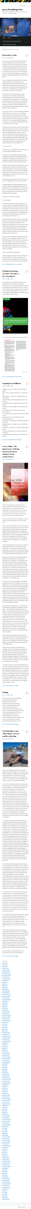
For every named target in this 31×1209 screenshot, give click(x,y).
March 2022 (5, 1052)
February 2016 (6, 1178)
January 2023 (5, 1034)
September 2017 (6, 1145)
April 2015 (4, 1196)
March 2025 (5, 989)
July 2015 (4, 1191)
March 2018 (5, 1135)
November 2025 (6, 975)
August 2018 (5, 1126)
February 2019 (6, 1116)
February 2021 (6, 1074)
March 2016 (5, 1177)
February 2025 (6, 991)
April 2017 (4, 1154)
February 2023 (6, 1032)
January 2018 (5, 1138)
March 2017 (5, 1156)
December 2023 (6, 1015)
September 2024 (6, 999)
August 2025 (5, 980)
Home (4, 38)
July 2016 (4, 1170)
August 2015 (5, 1189)
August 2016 (5, 1168)
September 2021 (6, 1062)
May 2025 (4, 985)
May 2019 (4, 1111)
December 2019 (6, 1098)
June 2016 (4, 1171)
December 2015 (6, 1182)
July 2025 (4, 982)
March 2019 (5, 1114)
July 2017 (4, 1149)
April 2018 (4, 1133)
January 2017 (5, 1159)
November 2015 (6, 1184)
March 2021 (5, 1072)
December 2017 (6, 1140)
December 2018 (6, 1119)
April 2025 (4, 987)
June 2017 (4, 1151)
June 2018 (4, 1130)
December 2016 (6, 1161)
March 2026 (5, 968)
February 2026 (6, 970)
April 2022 (4, 1050)
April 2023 (4, 1029)
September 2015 (6, 1187)
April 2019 (4, 1112)
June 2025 (5, 984)
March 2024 (5, 1010)
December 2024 (6, 994)
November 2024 (6, 996)
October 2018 (5, 1123)
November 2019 (6, 1100)
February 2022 (6, 1053)
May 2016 (4, 1173)
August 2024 (5, 1001)
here (11, 285)
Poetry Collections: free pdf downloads (12, 41)
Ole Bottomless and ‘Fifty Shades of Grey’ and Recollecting (11, 733)
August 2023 (5, 1022)
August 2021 (5, 1064)
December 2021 (6, 1057)
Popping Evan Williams (11, 383)
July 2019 (4, 1107)
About (9, 38)
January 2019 (5, 1118)
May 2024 (4, 1006)
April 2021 (4, 1071)
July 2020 (4, 1086)
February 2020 (6, 1095)
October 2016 (5, 1164)
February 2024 (6, 1012)
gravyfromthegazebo (12, 9)
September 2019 (6, 1104)
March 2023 (5, 1031)
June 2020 (5, 1088)
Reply (16, 685)
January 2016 (5, 1180)
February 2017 (6, 1157)
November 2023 (6, 1017)
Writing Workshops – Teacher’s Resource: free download (11, 273)
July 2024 (4, 1003)
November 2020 (6, 1079)
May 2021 (4, 1069)
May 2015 (4, 1194)
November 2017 (6, 1142)
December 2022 (6, 1036)
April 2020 (5, 1091)
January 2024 (5, 1013)
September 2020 (6, 1083)
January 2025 (5, 992)
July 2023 (4, 1024)
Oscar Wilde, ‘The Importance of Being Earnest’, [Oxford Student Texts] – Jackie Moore (10, 451)
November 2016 (6, 1163)
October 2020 (5, 1081)
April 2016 (4, 1175)
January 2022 (5, 1055)
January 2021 (5, 1076)
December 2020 (6, 1078)
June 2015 (4, 1192)
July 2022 (4, 1045)
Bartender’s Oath (9, 55)
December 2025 (6, 973)
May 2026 (4, 965)
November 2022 (6, 1038)
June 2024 (5, 1005)
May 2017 (4, 1152)
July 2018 (4, 1128)
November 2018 (6, 1121)
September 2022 (6, 1041)
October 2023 (5, 1018)
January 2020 (5, 1097)
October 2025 (5, 977)
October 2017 (5, 1144)
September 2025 (6, 978)
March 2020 (5, 1093)
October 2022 (5, 1039)
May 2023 (4, 1027)
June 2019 (4, 1109)
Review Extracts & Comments (9, 44)
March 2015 (5, 1197)
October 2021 (5, 1060)
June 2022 (5, 1046)
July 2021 (4, 1065)
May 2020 (4, 1090)
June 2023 (5, 1025)
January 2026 (5, 972)
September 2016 (6, 1166)
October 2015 (5, 1185)
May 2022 (4, 1048)
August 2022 (5, 1043)
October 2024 (5, 998)
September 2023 (6, 1020)
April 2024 (4, 1008)
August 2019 (5, 1105)
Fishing (5, 692)
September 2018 (6, 1125)
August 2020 (5, 1085)
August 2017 (5, 1147)
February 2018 (6, 1137)
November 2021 (6, 1058)
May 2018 (4, 1131)
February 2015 (6, 1199)
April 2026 (5, 966)
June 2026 (5, 963)
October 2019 (5, 1102)
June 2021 (4, 1067)
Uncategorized (10, 264)
